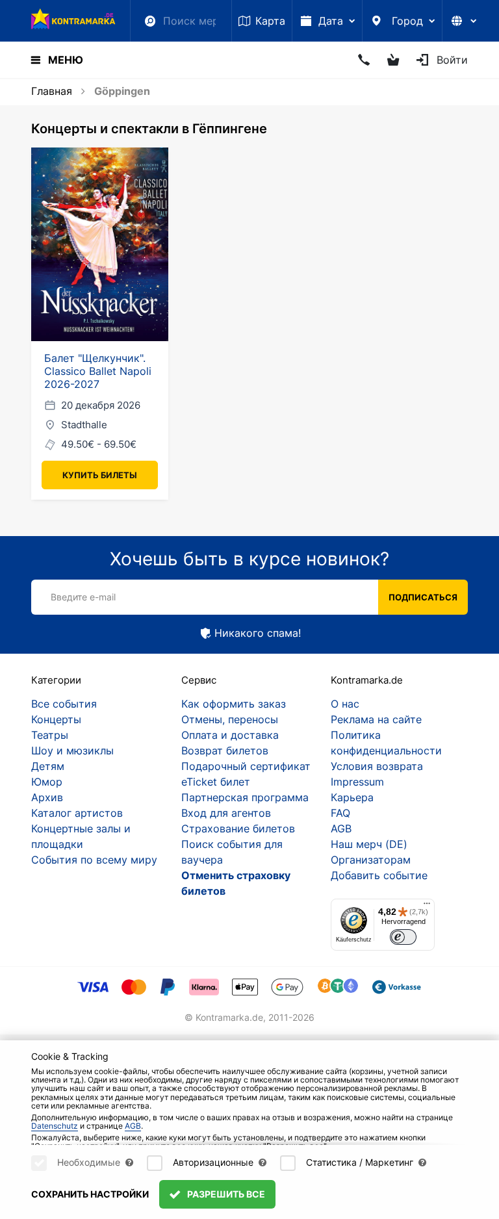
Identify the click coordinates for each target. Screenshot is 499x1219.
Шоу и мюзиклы (72, 750)
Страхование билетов (238, 828)
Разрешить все (225, 1194)
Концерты (56, 719)
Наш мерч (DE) (369, 844)
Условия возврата (377, 766)
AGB (341, 828)
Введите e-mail (83, 596)
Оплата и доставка (230, 734)
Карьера (352, 797)
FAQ (340, 812)
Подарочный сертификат (246, 766)
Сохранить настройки (90, 1194)
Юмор (46, 781)
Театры (49, 734)
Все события (64, 703)
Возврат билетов (224, 750)
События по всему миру (94, 859)
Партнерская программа (245, 797)
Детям (47, 766)
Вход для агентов (226, 812)
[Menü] (427, 906)
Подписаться (423, 597)
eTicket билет (215, 781)
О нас (345, 703)
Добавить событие (379, 875)
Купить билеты (99, 475)
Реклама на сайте (376, 719)
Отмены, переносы (229, 719)
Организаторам (371, 859)
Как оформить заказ (233, 703)
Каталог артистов (77, 812)
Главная (51, 90)
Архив (47, 797)
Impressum (357, 781)
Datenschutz (54, 1126)
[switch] (403, 937)
